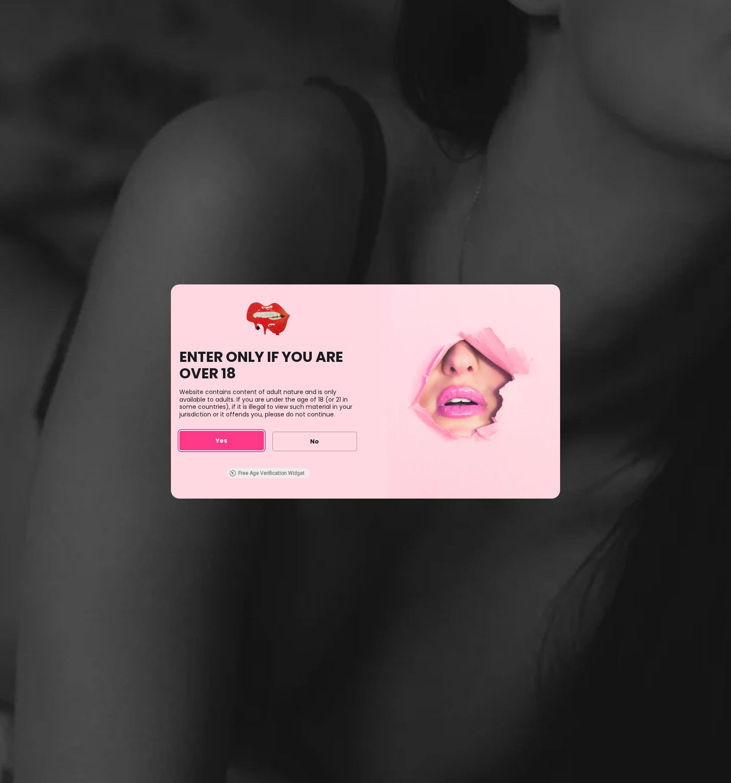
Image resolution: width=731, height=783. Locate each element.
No (314, 441)
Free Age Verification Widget (271, 473)
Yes (221, 440)
